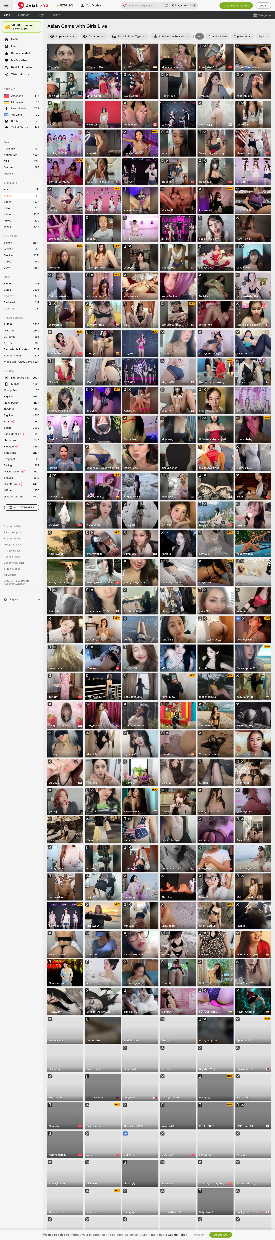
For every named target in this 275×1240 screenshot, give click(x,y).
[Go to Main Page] (33, 5)
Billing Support (12, 532)
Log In (263, 5)
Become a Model (14, 562)
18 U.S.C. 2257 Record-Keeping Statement (17, 582)
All (199, 36)
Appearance (63, 36)
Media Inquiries (13, 544)
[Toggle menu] (6, 5)
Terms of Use (12, 556)
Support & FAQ (12, 526)
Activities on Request (171, 36)
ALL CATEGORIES (24, 507)
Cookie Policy (177, 1234)
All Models (10, 575)
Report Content (13, 538)
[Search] (166, 5)
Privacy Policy (12, 550)
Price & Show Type (129, 36)
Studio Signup (12, 568)
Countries (94, 36)
